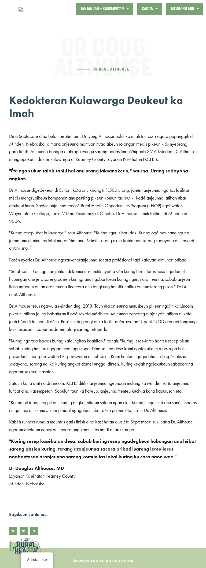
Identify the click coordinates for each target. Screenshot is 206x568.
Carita (147, 9)
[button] (13, 531)
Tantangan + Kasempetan (102, 9)
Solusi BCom (119, 560)
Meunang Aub (182, 9)
